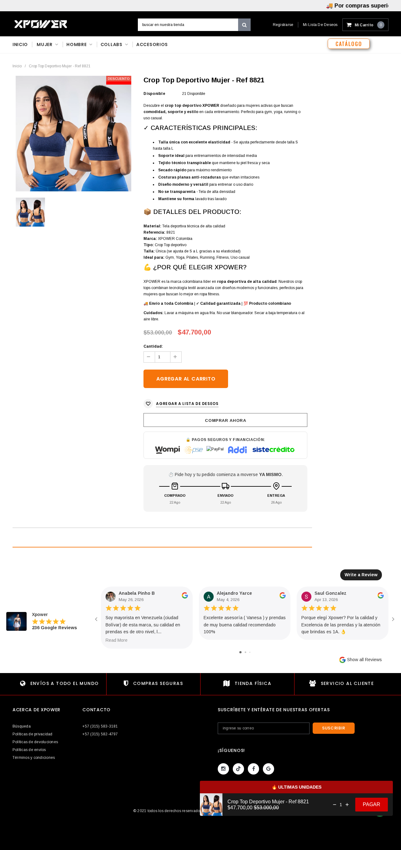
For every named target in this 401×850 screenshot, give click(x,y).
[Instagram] (223, 769)
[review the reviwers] (185, 596)
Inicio (17, 66)
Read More (117, 640)
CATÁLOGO (349, 44)
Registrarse (283, 25)
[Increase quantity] (347, 804)
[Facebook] (253, 769)
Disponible (154, 93)
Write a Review (361, 574)
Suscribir (333, 728)
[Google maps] (268, 769)
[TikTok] (238, 769)
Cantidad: (153, 346)
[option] (73, 133)
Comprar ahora (225, 420)
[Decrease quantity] (334, 804)
